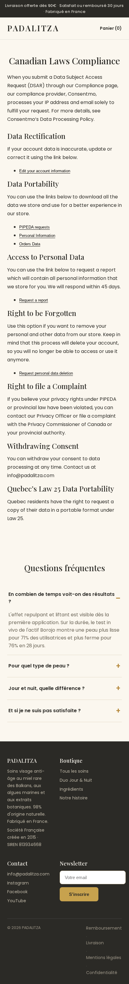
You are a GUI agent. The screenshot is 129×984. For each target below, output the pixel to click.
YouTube (16, 901)
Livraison (95, 943)
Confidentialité (101, 973)
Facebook (17, 892)
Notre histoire (74, 798)
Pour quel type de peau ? (38, 665)
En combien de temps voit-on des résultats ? (61, 598)
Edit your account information (44, 171)
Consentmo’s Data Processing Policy (50, 119)
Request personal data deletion (46, 373)
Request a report (33, 300)
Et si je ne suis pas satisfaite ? (44, 710)
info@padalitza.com (28, 874)
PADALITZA (33, 28)
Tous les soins (74, 771)
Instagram (18, 883)
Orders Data (29, 244)
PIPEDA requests (34, 227)
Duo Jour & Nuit (76, 780)
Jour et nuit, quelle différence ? (46, 688)
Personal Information (37, 235)
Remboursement (104, 928)
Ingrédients (71, 789)
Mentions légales (103, 958)
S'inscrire (79, 894)
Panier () (111, 28)
